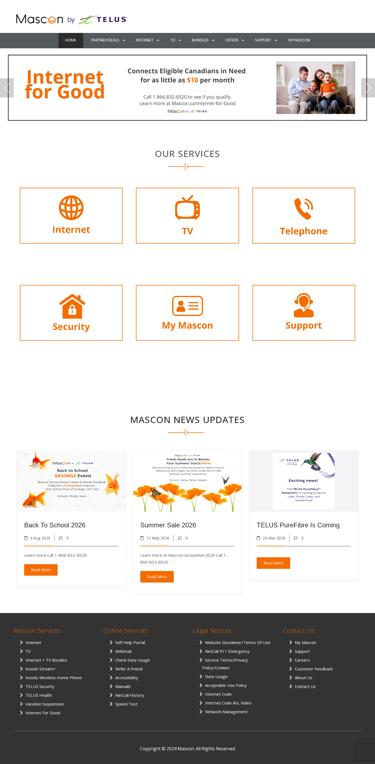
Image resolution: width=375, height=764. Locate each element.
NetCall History (129, 695)
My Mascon (299, 40)
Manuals (123, 686)
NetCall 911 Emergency (227, 651)
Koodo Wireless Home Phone (54, 677)
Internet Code (218, 694)
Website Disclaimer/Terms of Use (237, 642)
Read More (41, 569)
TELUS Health (39, 695)
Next (368, 87)
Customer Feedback (314, 668)
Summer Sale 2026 (168, 525)
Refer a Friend (128, 668)
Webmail (123, 651)
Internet (144, 40)
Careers (302, 660)
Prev (7, 87)
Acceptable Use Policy (226, 685)
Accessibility (126, 677)
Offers (231, 40)
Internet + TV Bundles (46, 660)
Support (263, 40)
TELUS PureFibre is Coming (298, 525)
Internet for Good (43, 712)
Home (70, 40)
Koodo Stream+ (40, 668)
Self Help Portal (130, 642)
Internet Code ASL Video (228, 703)
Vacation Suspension (45, 704)
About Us (303, 677)
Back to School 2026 (54, 525)
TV (172, 40)
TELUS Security (40, 686)
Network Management (226, 711)
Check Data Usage (132, 660)
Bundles (200, 40)
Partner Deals (105, 40)
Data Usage (216, 676)
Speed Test (126, 704)
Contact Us (305, 686)
